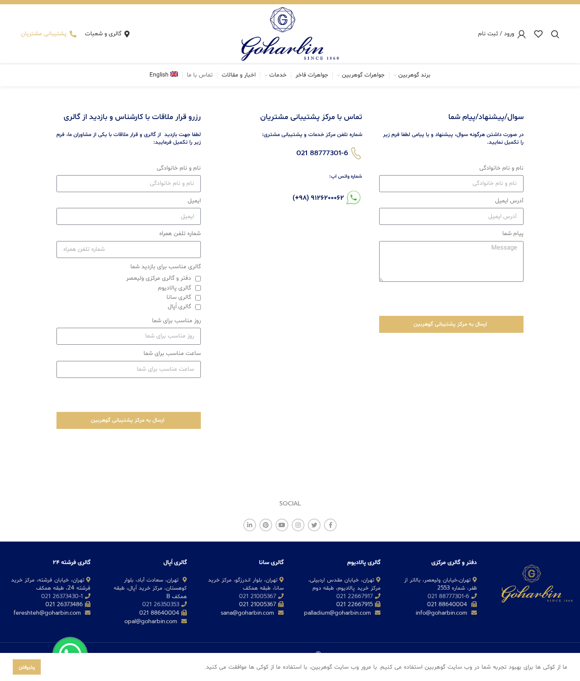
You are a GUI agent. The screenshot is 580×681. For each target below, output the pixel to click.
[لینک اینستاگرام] (298, 525)
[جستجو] (555, 34)
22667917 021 (354, 596)
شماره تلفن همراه (180, 234)
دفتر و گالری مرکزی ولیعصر (158, 278)
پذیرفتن (27, 667)
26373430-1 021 (62, 596)
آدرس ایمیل (509, 201)
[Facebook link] (330, 525)
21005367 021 (257, 596)
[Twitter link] (314, 525)
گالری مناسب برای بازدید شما (165, 267)
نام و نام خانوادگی (501, 168)
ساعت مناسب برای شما (172, 353)
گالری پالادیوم (174, 288)
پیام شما (513, 234)
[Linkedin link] (249, 525)
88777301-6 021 (322, 153)
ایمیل (194, 201)
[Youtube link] (282, 525)
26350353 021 (160, 604)
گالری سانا (178, 297)
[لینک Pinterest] (265, 525)
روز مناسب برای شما (176, 321)
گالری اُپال (179, 307)
